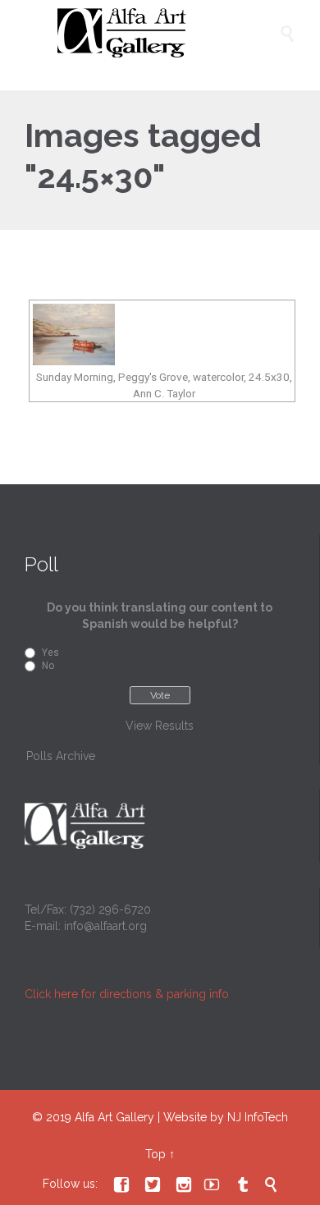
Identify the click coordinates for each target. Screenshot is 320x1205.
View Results (160, 725)
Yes (50, 652)
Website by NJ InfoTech (225, 1117)
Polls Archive (60, 756)
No (48, 665)
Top (155, 1154)
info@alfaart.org (105, 925)
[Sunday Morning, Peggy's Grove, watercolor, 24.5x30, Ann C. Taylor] (162, 334)
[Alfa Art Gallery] (168, 33)
